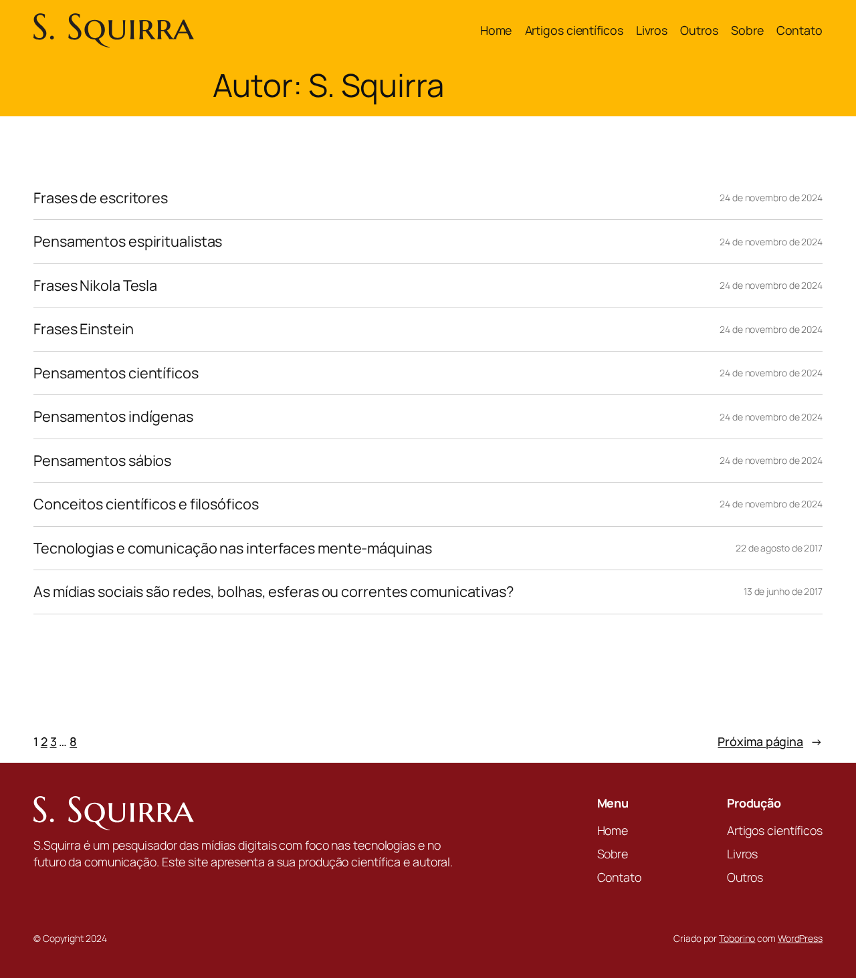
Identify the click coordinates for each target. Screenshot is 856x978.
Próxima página (770, 741)
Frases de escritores (100, 198)
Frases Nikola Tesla (95, 285)
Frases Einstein (83, 329)
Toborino (737, 938)
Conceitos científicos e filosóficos (146, 504)
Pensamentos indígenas (113, 416)
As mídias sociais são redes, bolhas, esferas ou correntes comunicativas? (273, 592)
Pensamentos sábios (102, 461)
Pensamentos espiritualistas (127, 241)
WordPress (800, 938)
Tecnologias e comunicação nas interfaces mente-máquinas (232, 548)
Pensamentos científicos (116, 373)
